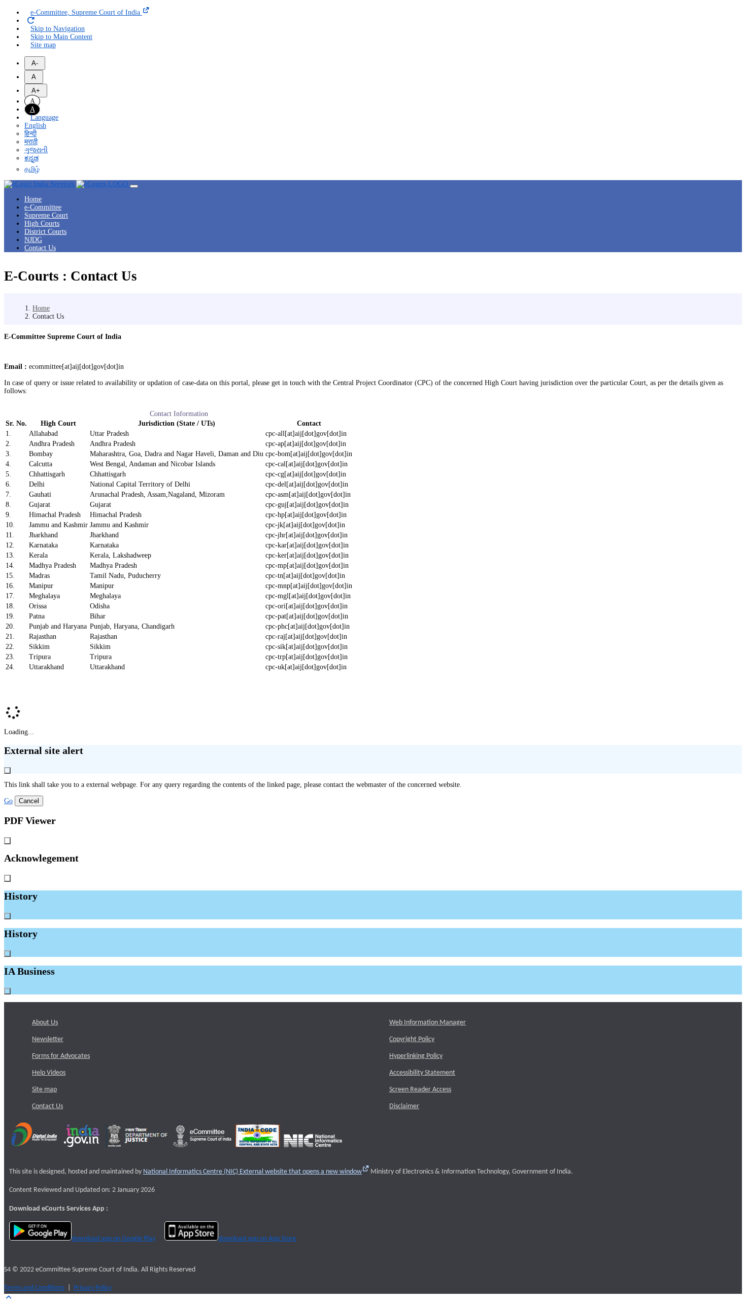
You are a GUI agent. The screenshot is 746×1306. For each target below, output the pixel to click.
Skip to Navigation (57, 28)
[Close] (7, 770)
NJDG (33, 240)
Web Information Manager (427, 1022)
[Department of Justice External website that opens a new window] (138, 1150)
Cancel (29, 801)
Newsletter (47, 1039)
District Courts (45, 231)
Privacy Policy (93, 1288)
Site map (43, 45)
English (35, 125)
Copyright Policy (411, 1039)
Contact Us (40, 248)
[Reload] (31, 21)
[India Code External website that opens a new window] (257, 1150)
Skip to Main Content (61, 37)
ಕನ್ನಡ (31, 158)
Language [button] (44, 117)
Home (33, 199)
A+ (35, 90)
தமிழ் (32, 169)
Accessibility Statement (422, 1073)
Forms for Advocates (61, 1056)
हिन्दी (30, 134)
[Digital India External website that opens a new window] (34, 1150)
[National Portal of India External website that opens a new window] (82, 1150)
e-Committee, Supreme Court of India (86, 12)
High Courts (41, 223)
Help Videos (48, 1073)
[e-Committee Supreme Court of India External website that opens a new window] (202, 1150)
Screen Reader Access (420, 1089)
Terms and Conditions (34, 1288)
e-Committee (42, 207)
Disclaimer (404, 1106)
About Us (45, 1022)
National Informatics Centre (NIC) (252, 1171)
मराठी (31, 142)
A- (34, 63)
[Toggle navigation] (134, 186)
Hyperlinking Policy (416, 1056)
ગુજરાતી (36, 150)
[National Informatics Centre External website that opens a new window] (313, 1150)
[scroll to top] (8, 1297)
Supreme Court (46, 215)
